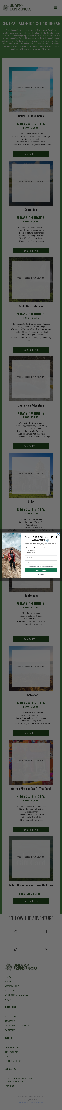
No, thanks (41, 574)
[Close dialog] (58, 534)
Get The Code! (41, 570)
